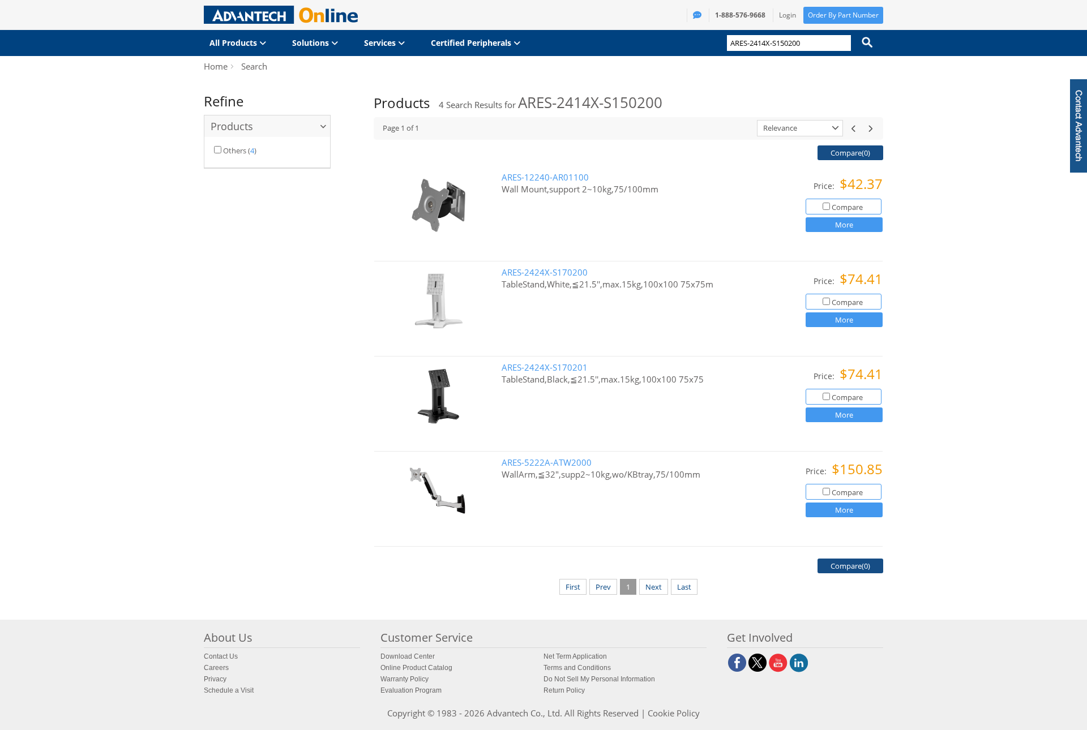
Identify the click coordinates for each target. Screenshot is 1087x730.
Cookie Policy (674, 713)
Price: (825, 186)
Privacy (215, 679)
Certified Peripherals (472, 42)
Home (216, 66)
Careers (216, 668)
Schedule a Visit (229, 690)
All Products (234, 42)
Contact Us (221, 656)
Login (787, 15)
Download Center (407, 656)
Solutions (311, 42)
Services (381, 42)
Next (653, 587)
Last (684, 587)
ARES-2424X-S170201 (545, 367)
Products (232, 126)
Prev (603, 587)
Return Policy (564, 690)
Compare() (850, 153)
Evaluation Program (411, 690)
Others (234, 150)
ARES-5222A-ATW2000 (547, 462)
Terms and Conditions (577, 668)
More (844, 225)
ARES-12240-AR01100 (545, 177)
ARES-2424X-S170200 (545, 272)
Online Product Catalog (416, 668)
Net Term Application (575, 656)
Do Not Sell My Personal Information (599, 679)
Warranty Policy (404, 679)
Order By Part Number (843, 15)
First (573, 587)
